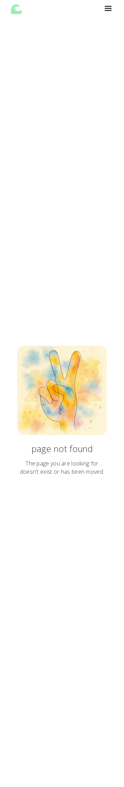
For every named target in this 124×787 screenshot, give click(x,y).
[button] (108, 8)
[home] (16, 8)
